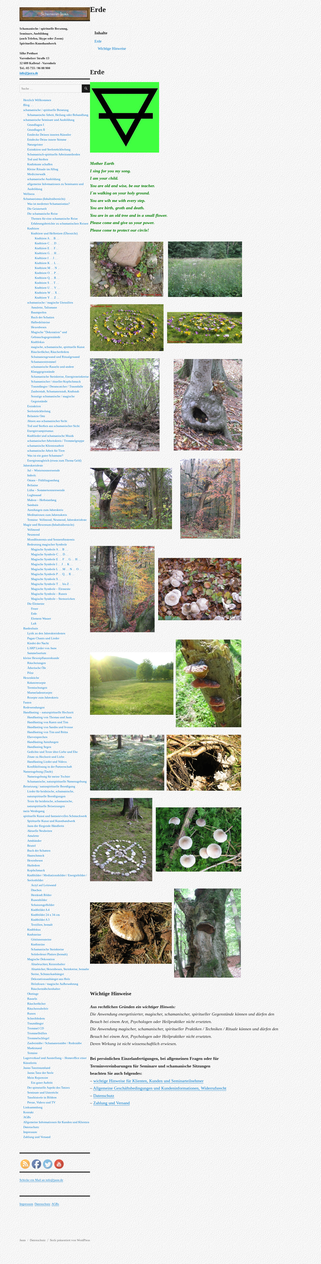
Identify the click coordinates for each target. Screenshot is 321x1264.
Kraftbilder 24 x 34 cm (45, 914)
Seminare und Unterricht (42, 1092)
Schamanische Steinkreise (47, 949)
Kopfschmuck (36, 870)
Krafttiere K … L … (47, 263)
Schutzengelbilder (42, 905)
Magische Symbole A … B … (49, 549)
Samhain (32, 505)
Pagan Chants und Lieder (43, 638)
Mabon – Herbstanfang (41, 500)
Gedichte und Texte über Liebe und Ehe (52, 752)
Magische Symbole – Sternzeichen (53, 598)
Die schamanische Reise (42, 213)
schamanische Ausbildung (43, 179)
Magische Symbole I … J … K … (52, 564)
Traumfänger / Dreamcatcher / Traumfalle (57, 386)
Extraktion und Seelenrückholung (48, 149)
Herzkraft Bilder (41, 895)
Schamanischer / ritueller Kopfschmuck (56, 381)
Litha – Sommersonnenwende (46, 490)
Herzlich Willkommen (37, 100)
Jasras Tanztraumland (36, 1068)
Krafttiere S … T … (47, 282)
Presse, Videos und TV (41, 1102)
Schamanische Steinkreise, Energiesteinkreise (60, 376)
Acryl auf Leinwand (43, 885)
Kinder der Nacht (38, 643)
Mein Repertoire (37, 1077)
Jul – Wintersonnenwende (43, 470)
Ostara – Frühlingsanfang (43, 480)
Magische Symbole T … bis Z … (52, 584)
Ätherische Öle (36, 668)
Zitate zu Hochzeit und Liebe (45, 756)
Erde (34, 613)
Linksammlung (33, 1107)
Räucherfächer (36, 1003)
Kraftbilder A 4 (40, 910)
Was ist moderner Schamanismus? (48, 203)
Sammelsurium (36, 653)
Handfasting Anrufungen (43, 742)
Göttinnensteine (41, 939)
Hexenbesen (39, 327)
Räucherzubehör (37, 1008)
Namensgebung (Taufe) (38, 771)
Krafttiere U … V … (47, 287)
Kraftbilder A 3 (40, 919)
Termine (32, 1053)
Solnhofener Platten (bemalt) (49, 954)
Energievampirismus (40, 431)
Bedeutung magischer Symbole (47, 544)
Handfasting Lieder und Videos (47, 761)
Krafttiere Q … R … (47, 278)
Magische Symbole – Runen (49, 594)
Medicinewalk (36, 174)
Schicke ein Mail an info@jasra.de (41, 1180)
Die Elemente (35, 603)
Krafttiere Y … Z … (47, 297)
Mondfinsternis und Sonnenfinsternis (50, 539)
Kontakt (28, 1112)
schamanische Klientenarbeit (45, 445)
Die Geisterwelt (37, 208)
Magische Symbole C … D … (50, 554)
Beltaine (32, 485)
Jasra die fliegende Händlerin (45, 826)
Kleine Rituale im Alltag (42, 169)
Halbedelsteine (40, 322)
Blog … (28, 105)
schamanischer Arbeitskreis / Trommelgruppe (55, 440)
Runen (31, 1013)
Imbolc (31, 475)
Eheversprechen (37, 737)
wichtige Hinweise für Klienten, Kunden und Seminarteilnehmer (148, 1080)
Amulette (33, 835)
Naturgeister (35, 144)
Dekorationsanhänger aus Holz (50, 979)
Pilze (30, 673)
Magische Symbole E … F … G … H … (56, 559)
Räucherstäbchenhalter (45, 989)
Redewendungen (34, 707)
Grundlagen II (36, 129)
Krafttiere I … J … (46, 258)
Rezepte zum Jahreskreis (42, 697)
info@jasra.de (29, 73)
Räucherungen (36, 663)
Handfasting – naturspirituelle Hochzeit (48, 712)
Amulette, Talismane (44, 307)
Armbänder (34, 840)
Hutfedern (33, 865)
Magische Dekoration (41, 959)
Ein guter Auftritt (42, 1082)
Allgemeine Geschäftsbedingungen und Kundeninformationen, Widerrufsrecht (159, 1088)
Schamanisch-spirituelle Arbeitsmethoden (53, 154)
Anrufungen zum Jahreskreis (45, 510)
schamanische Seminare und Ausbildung (48, 120)
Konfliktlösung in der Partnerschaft (49, 766)
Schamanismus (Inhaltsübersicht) (44, 199)
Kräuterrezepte (36, 682)
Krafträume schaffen (40, 164)
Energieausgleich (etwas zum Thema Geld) (54, 460)
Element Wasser (41, 618)
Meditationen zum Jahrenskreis (47, 515)
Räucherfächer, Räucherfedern (50, 352)
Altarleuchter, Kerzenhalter (48, 964)
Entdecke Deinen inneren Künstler (49, 134)
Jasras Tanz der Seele (40, 1072)
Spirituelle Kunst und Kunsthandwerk (51, 821)
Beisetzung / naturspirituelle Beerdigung (49, 786)
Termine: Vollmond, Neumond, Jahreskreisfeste (57, 519)
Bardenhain (30, 628)
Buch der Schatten (42, 317)
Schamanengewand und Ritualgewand (55, 357)
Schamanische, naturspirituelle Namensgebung (57, 781)
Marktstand (34, 1048)
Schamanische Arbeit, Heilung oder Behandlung (57, 115)
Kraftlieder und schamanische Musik (50, 436)
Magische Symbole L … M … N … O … (56, 569)
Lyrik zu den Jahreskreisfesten (46, 633)
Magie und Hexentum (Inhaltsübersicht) (48, 524)
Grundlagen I (35, 124)
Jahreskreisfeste (33, 465)
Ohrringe (33, 993)
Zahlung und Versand (111, 1103)
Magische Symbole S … (46, 579)
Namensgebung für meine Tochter (48, 776)
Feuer (34, 608)
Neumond (33, 534)
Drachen (36, 890)
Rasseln (32, 998)
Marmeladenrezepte (39, 692)
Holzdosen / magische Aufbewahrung (54, 984)
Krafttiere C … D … (47, 243)
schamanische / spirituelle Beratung (46, 110)
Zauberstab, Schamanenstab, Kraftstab (55, 391)
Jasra (23, 1240)
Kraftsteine (34, 934)
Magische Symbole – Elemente (50, 589)
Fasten (27, 702)
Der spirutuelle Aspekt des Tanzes (48, 1087)
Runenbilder (39, 900)
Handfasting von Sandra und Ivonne (50, 727)
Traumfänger (35, 1023)
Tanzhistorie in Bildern (42, 1097)
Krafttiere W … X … (48, 292)
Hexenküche (31, 677)
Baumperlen (39, 312)
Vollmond (33, 529)
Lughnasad (34, 495)
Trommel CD (35, 1028)
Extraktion (34, 406)
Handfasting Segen (39, 747)
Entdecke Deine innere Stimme (47, 139)
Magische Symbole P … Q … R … (53, 574)
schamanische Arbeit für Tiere (46, 450)
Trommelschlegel (38, 1038)
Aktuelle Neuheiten (39, 831)
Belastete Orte (36, 416)
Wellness (29, 194)
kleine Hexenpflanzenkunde (41, 658)
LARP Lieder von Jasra (41, 648)
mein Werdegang (34, 811)
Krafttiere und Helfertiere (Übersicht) (54, 233)
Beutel (31, 845)
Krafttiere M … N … (48, 268)
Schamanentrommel (43, 361)
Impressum (30, 1132)
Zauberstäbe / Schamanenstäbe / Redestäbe (54, 1043)
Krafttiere (33, 228)
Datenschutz (103, 1095)
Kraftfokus (37, 342)
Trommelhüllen (37, 1033)
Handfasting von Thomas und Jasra (49, 717)
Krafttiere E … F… (47, 248)
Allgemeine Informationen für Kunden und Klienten (56, 1122)
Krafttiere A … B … (47, 238)
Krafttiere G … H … (47, 253)
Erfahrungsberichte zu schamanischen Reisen (59, 223)
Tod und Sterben (37, 159)
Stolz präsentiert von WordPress (70, 1240)
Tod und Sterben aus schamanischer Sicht (53, 426)
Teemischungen (37, 687)
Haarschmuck (35, 855)
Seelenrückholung (39, 411)
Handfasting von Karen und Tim (47, 722)
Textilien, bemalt (42, 924)
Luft (33, 623)
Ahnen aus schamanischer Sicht (47, 421)
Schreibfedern (36, 1018)
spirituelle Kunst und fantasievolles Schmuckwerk (55, 816)
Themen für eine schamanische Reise (54, 218)
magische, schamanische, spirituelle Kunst (58, 347)
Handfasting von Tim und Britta (47, 732)
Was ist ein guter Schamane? (45, 455)
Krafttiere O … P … (47, 273)
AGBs (27, 1117)
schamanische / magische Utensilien (50, 302)
